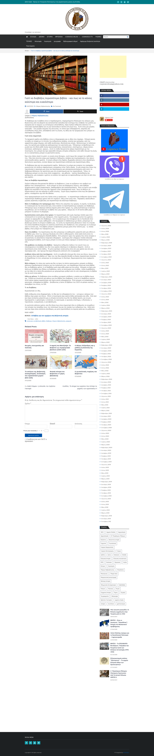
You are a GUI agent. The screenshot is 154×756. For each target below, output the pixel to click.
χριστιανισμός (121, 604)
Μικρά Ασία (114, 574)
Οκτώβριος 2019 (106, 459)
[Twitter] (128, 2)
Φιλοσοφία (38, 41)
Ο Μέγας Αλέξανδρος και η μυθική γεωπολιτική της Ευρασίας (85, 348)
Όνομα (27, 424)
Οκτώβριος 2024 (106, 288)
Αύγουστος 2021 (106, 396)
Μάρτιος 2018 (105, 513)
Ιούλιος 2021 (105, 399)
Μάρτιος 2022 (105, 376)
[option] (60, 2)
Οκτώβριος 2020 (106, 425)
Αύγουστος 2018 (106, 498)
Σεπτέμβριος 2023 (106, 325)
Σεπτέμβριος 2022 (106, 359)
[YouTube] (125, 2)
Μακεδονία (120, 570)
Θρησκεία (117, 562)
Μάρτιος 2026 (105, 240)
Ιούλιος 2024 (105, 297)
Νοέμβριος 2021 (106, 388)
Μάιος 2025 (104, 268)
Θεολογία (109, 562)
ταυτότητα (111, 604)
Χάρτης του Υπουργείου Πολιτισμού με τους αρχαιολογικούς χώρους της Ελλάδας (56, 2)
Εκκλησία (116, 555)
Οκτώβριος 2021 (106, 390)
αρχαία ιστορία (119, 600)
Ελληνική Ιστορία (106, 558)
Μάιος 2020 (104, 439)
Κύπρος (103, 566)
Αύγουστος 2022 (106, 362)
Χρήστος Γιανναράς (106, 600)
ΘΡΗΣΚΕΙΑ (59, 37)
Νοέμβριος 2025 (106, 251)
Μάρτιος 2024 (105, 308)
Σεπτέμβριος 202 (106, 521)
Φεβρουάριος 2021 (106, 413)
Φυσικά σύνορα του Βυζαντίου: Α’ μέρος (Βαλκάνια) (57, 374)
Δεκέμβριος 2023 (106, 316)
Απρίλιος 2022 (105, 373)
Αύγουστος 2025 (106, 260)
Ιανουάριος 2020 (106, 450)
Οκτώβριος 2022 (106, 356)
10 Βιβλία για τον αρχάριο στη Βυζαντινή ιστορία (49, 316)
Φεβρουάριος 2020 (106, 447)
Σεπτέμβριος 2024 (106, 291)
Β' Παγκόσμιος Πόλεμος (118, 536)
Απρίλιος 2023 (105, 339)
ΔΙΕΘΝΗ (41, 37)
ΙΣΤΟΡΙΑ (50, 37)
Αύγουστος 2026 (106, 225)
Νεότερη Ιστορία (105, 581)
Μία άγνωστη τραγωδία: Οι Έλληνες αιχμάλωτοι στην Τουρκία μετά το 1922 (119, 612)
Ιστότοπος (78, 424)
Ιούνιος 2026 (105, 231)
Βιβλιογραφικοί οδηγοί (70, 41)
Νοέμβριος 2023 (106, 319)
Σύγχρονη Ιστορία (106, 592)
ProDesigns (126, 752)
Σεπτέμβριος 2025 (106, 257)
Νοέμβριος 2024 (106, 285)
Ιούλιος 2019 (105, 467)
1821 (102, 532)
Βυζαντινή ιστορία (114, 540)
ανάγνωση (30, 321)
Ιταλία (125, 562)
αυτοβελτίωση (37, 321)
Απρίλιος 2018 (105, 510)
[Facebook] (118, 2)
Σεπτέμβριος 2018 (106, 496)
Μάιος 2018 (104, 507)
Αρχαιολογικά (104, 536)
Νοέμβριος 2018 (106, 490)
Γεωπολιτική (112, 543)
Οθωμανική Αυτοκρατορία (108, 585)
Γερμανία (103, 543)
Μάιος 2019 (104, 473)
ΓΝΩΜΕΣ (98, 37)
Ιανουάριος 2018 (106, 518)
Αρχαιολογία (121, 532)
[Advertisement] (113, 67)
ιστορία (103, 604)
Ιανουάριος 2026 (106, 245)
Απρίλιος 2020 (105, 442)
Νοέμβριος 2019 (106, 456)
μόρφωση (68, 321)
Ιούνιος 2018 (105, 504)
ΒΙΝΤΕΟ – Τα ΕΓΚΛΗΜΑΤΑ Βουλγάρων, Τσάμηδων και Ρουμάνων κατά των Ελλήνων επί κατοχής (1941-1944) (119, 648)
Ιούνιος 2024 (105, 299)
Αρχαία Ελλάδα (110, 532)
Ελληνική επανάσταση (119, 558)
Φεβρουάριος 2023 (106, 345)
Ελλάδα (124, 555)
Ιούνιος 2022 (105, 368)
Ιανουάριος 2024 (106, 314)
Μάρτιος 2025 (105, 274)
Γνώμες (119, 551)
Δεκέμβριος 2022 (106, 351)
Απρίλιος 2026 (105, 237)
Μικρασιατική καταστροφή (108, 577)
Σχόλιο (28, 403)
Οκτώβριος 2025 (106, 254)
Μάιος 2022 (104, 371)
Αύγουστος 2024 (106, 294)
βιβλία (43, 321)
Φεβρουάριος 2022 (106, 379)
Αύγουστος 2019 (106, 464)
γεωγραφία (57, 41)
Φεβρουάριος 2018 (106, 516)
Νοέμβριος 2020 (106, 422)
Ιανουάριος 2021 (106, 416)
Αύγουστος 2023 (106, 328)
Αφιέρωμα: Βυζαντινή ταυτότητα (90, 41)
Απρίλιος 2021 (105, 407)
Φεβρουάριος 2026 (106, 243)
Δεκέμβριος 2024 (106, 282)
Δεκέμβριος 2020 (106, 419)
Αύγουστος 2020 (106, 430)
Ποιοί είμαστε (30, 46)
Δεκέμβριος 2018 (106, 487)
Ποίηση (103, 589)
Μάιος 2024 (104, 302)
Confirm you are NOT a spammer (36, 440)
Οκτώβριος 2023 (106, 322)
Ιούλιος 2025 (105, 262)
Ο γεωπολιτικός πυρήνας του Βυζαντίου (86, 373)
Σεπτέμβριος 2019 (106, 462)
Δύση (109, 555)
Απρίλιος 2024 (105, 305)
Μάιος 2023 (104, 336)
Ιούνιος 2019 (105, 470)
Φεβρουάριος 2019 (106, 481)
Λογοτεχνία (47, 41)
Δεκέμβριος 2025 (106, 248)
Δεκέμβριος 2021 (106, 385)
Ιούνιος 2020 (105, 436)
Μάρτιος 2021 (105, 410)
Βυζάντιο (103, 540)
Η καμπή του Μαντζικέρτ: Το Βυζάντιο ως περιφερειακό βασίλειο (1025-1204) (60, 348)
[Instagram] (121, 2)
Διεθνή (103, 555)
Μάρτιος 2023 (105, 342)
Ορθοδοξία (122, 585)
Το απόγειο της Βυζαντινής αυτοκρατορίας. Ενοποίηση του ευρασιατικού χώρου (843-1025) (35, 375)
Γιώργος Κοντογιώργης (107, 551)
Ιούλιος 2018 (105, 501)
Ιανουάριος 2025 (106, 280)
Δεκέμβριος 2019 (106, 453)
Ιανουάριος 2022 (106, 382)
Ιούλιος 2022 (105, 365)
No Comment (57, 106)
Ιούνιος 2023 (105, 334)
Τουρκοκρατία (105, 596)
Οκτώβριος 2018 (106, 493)
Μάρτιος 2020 (105, 444)
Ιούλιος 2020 (105, 433)
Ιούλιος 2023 (105, 331)
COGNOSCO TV (87, 37)
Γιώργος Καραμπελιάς (107, 547)
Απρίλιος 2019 (105, 476)
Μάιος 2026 (104, 234)
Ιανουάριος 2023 (106, 348)
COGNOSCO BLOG (71, 37)
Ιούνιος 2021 (105, 402)
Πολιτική (110, 589)
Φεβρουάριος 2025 (106, 277)
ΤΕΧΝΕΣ (29, 41)
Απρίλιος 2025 (105, 271)
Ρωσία (118, 589)
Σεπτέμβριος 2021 (106, 393)
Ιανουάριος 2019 (106, 484)
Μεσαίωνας (104, 574)
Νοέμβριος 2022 (106, 353)
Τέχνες (116, 592)
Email (52, 424)
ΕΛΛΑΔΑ (33, 37)
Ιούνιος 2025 (105, 265)
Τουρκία (123, 592)
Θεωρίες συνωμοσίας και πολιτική (34, 346)
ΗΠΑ (102, 562)
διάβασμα (49, 321)
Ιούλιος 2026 (105, 228)
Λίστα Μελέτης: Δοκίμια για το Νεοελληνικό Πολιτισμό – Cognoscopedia (119, 635)
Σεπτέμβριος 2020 (106, 427)
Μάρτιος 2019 (105, 479)
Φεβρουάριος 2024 (106, 311)
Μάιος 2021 (104, 405)
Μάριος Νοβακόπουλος (43, 106)
